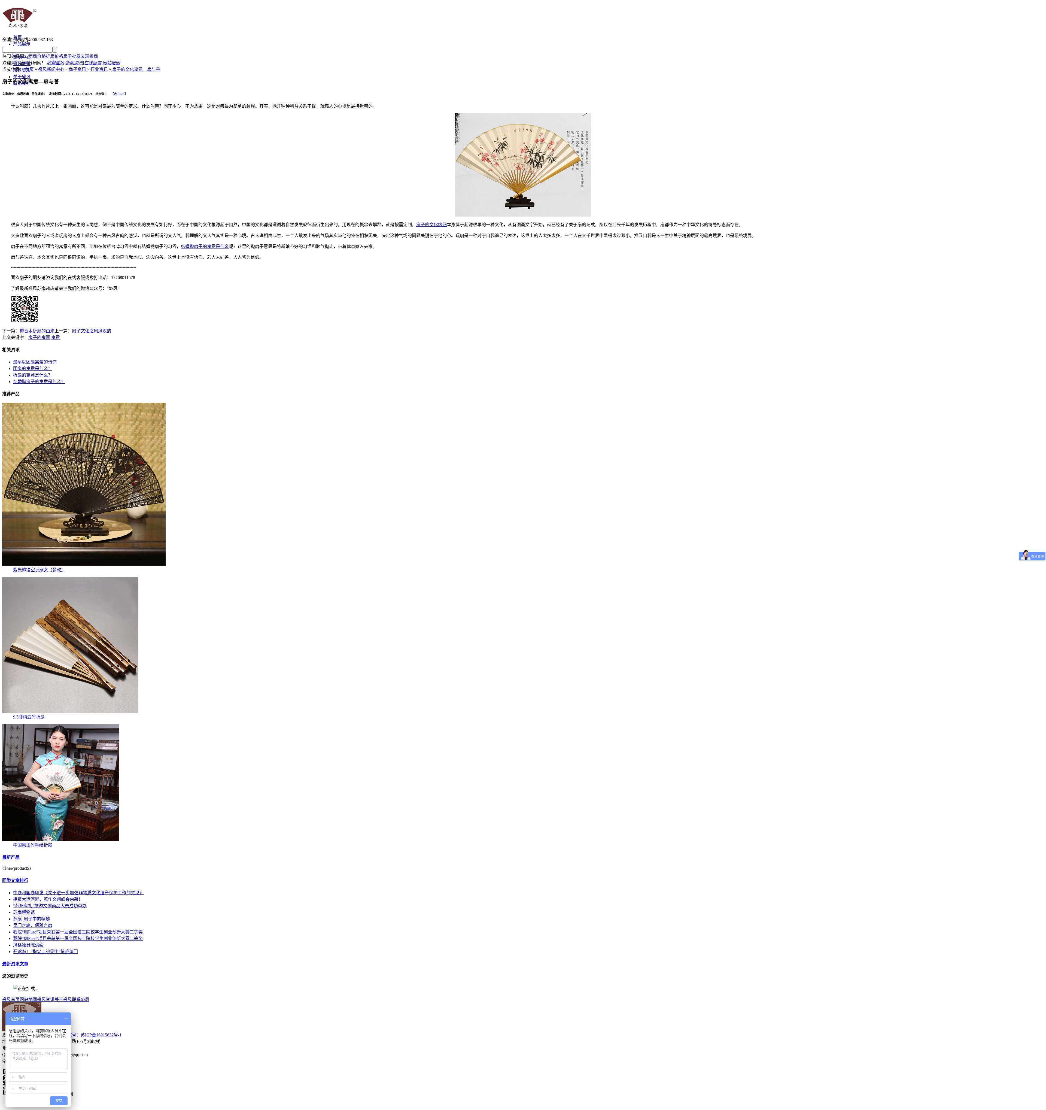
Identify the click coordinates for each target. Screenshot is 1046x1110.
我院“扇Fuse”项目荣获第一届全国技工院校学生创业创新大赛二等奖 (78, 932)
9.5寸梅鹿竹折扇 (29, 717)
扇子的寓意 (39, 337)
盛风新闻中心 (51, 69)
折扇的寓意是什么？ (32, 375)
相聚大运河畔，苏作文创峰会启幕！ (48, 899)
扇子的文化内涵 (431, 224)
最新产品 (11, 857)
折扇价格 (54, 56)
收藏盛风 (55, 62)
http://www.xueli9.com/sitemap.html (200, 1105)
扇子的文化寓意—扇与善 (136, 69)
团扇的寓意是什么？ (32, 368)
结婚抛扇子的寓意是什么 (205, 246)
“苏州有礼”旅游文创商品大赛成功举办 (50, 905)
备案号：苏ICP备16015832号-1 (92, 1035)
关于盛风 (22, 76)
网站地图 (111, 62)
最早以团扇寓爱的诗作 (35, 362)
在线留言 (92, 62)
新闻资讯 (74, 62)
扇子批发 (72, 56)
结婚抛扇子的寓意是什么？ (39, 381)
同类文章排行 (15, 880)
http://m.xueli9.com (87, 1105)
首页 (29, 69)
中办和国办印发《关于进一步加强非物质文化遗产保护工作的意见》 (78, 892)
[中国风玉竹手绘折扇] (60, 840)
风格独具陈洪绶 (28, 945)
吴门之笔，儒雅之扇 (32, 925)
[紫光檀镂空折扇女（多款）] (84, 564)
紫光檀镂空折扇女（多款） (39, 570)
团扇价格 (37, 56)
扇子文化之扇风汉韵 (91, 331)
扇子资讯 (77, 69)
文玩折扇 (89, 56)
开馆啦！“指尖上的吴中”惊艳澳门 (45, 951)
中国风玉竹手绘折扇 (32, 845)
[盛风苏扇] (19, 28)
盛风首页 (11, 999)
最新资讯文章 (15, 964)
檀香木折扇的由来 (37, 331)
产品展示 (22, 44)
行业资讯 (99, 69)
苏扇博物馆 (24, 912)
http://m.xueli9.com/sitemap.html (136, 1105)
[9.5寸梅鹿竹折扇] (70, 711)
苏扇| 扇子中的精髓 (31, 919)
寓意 (55, 337)
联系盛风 (80, 999)
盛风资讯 (45, 999)
